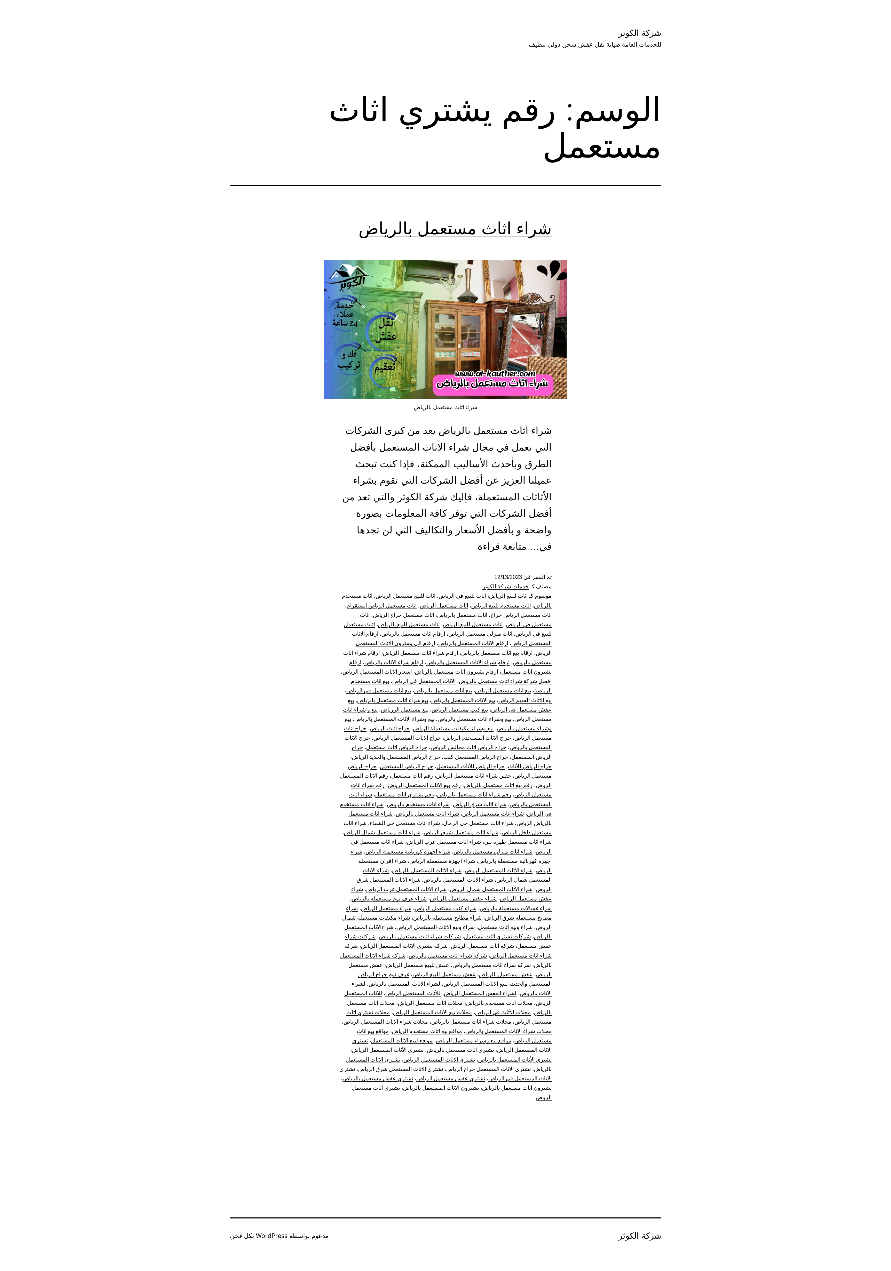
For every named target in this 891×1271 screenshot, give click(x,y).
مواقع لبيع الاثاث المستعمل (402, 1040)
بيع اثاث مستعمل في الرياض (378, 690)
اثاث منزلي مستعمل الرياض (480, 634)
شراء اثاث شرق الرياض (479, 804)
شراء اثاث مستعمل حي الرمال (478, 823)
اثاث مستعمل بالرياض (462, 615)
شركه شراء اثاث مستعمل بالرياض (491, 965)
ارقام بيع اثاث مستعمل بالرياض (497, 653)
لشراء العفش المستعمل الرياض (480, 993)
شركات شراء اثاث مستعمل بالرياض (420, 936)
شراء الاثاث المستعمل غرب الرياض (406, 889)
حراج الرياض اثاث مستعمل (396, 747)
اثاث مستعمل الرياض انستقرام (382, 606)
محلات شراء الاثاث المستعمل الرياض (386, 1022)
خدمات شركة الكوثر (505, 586)
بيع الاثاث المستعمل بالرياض (463, 700)
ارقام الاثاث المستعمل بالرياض (473, 643)
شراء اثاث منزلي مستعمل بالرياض (493, 852)
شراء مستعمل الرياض (386, 908)
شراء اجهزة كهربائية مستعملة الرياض (407, 852)
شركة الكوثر (639, 33)
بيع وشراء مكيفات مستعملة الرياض (453, 728)
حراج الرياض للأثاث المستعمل (470, 766)
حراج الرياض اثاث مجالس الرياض (468, 747)
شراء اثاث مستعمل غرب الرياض (444, 842)
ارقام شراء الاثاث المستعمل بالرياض (468, 662)
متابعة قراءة (502, 546)
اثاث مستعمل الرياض (444, 606)
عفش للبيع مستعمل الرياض (417, 965)
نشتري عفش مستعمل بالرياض (377, 1078)
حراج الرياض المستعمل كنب (475, 757)
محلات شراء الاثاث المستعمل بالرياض (508, 1031)
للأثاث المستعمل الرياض (413, 993)
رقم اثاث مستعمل (412, 776)
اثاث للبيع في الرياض (462, 596)
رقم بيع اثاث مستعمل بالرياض (498, 785)
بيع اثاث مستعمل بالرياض (443, 690)
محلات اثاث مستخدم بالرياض (499, 1003)
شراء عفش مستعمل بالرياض (463, 898)
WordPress (271, 1235)
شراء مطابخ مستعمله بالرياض (447, 918)
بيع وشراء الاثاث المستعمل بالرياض (394, 719)
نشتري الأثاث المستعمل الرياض (388, 1050)
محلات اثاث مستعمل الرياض (430, 1003)
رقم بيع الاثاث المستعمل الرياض (424, 785)
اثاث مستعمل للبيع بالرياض (409, 624)
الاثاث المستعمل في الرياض (424, 681)
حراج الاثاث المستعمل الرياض (407, 738)
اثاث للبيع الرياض (508, 596)
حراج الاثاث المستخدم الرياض (477, 738)
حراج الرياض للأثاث (530, 766)
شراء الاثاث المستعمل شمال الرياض (491, 889)
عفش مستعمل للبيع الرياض (444, 974)
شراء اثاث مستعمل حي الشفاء (405, 823)
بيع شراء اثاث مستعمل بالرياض (392, 700)
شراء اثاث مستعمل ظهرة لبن (518, 842)
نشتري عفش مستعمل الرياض (450, 1078)
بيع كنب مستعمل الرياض (460, 710)
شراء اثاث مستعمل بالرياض (455, 228)
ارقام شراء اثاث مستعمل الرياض (420, 653)
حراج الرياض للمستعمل (406, 766)
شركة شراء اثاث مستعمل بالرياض (448, 956)
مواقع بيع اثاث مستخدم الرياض (427, 1031)
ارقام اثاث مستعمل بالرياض (413, 634)
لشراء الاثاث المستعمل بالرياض (404, 984)
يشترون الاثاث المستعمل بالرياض (441, 1088)
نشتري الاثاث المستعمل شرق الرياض (400, 1069)
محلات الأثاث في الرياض (503, 1012)
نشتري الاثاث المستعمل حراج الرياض (488, 1069)
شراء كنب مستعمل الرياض (445, 908)
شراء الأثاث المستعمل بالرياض (427, 870)
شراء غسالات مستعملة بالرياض (516, 908)
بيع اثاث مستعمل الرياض (503, 690)
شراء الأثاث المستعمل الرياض (499, 870)
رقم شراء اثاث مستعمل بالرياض (474, 794)
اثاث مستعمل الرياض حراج (521, 615)
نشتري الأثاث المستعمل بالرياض (515, 1060)
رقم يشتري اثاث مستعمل (404, 794)
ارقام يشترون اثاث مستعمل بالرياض (456, 672)
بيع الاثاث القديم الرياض (525, 700)
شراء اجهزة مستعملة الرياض (442, 861)
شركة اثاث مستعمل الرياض (482, 946)
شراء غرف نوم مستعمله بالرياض (389, 898)
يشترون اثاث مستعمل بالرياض (517, 1088)
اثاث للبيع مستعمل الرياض (405, 596)
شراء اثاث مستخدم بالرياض (418, 804)
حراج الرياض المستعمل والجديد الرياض (396, 757)
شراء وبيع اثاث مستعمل (505, 927)
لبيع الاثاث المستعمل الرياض (475, 984)
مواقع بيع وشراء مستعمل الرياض (473, 1040)
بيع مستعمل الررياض (404, 710)
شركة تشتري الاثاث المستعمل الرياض (404, 946)
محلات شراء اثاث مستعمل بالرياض (471, 1022)
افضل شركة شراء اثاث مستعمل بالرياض (505, 681)
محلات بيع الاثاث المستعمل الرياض (432, 1012)
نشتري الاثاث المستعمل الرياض (439, 1060)
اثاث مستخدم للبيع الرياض (501, 606)
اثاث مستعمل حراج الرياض (403, 615)
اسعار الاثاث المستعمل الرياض (377, 672)
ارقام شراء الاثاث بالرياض (393, 662)
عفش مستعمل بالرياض (506, 974)
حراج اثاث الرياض (390, 728)
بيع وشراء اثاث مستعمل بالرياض (474, 719)
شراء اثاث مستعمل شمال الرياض (382, 832)
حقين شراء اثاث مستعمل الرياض (473, 776)
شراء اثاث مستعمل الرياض (493, 814)
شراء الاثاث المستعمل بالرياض (458, 880)
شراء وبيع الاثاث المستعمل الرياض (435, 927)
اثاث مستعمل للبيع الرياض (473, 624)
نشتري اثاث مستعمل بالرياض (460, 1050)
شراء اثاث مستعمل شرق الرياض (461, 832)
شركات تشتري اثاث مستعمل (497, 936)
